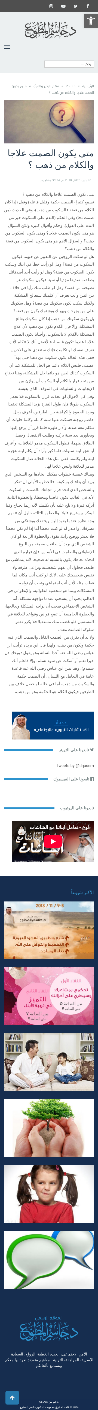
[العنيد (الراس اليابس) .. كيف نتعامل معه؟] (49, 1194)
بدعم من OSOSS (49, 1401)
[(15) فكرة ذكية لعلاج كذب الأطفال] (49, 1260)
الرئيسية (88, 86)
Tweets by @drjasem (75, 765)
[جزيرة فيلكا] (49, 930)
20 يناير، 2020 (82, 180)
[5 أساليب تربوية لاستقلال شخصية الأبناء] (49, 1062)
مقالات (70, 86)
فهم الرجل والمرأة (46, 86)
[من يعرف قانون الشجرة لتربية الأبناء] (49, 1128)
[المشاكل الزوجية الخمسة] (49, 996)
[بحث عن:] (69, 64)
